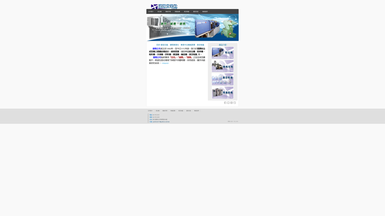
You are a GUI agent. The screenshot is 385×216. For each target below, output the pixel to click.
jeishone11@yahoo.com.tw (161, 122)
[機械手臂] (222, 72)
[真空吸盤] (223, 85)
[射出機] (222, 59)
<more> (165, 63)
